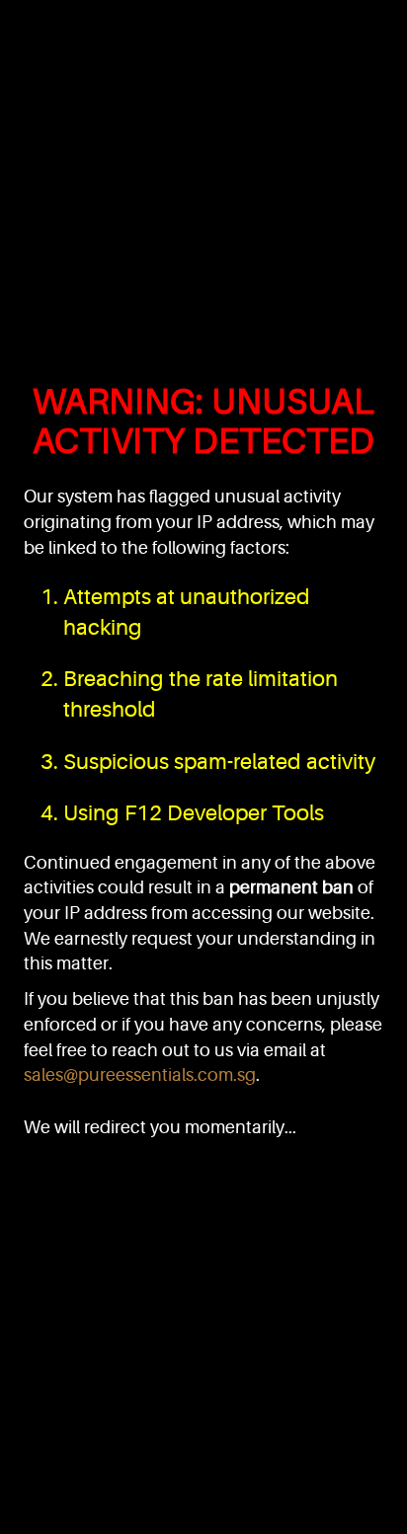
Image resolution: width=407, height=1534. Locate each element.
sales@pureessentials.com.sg (140, 1075)
